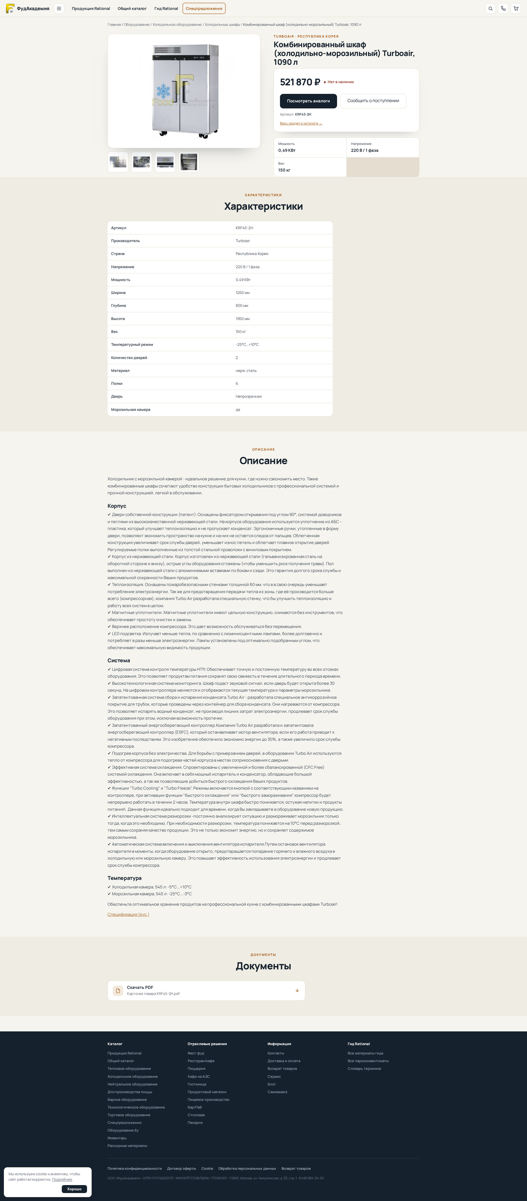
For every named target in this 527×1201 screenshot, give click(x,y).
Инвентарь (117, 1137)
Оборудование (137, 24)
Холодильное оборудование (177, 24)
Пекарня (195, 1122)
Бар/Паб (195, 1107)
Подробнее (62, 1179)
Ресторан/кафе (201, 1060)
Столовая (196, 1114)
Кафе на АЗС (199, 1076)
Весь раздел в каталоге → (301, 123)
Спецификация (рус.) (128, 914)
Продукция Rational (91, 8)
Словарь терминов (364, 1068)
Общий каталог (132, 8)
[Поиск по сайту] (490, 8)
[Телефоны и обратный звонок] (503, 8)
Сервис (274, 1076)
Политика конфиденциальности (135, 1168)
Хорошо (74, 1189)
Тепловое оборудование (129, 1068)
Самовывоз (277, 1091)
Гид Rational (166, 8)
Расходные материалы (127, 1145)
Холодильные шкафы (222, 24)
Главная (114, 24)
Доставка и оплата (284, 1060)
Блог (272, 1084)
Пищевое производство (208, 1099)
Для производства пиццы (130, 1091)
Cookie (207, 1168)
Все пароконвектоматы (368, 1060)
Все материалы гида (365, 1053)
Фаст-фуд (196, 1053)
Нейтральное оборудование (133, 1084)
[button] (118, 161)
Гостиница (197, 1084)
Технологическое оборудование (136, 1107)
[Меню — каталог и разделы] (59, 8)
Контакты (276, 1053)
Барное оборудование (127, 1099)
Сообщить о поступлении (373, 100)
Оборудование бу (123, 1130)
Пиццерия (196, 1068)
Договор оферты (181, 1168)
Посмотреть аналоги (308, 101)
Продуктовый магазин (207, 1091)
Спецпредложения (204, 8)
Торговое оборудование (129, 1114)
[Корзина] (516, 8)
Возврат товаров (282, 1068)
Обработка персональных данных (247, 1168)
